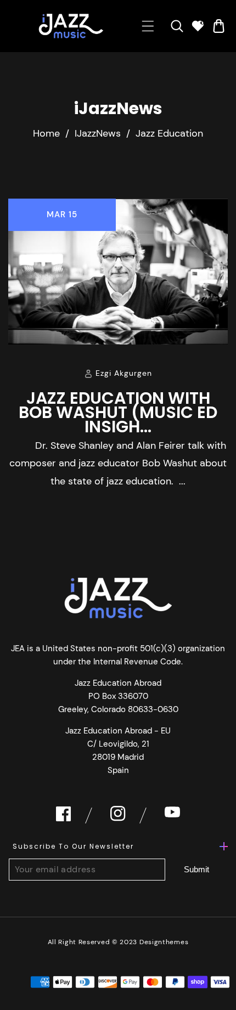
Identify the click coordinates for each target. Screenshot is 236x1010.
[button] (148, 26)
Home (46, 133)
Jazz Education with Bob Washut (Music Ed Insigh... (118, 412)
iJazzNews (98, 133)
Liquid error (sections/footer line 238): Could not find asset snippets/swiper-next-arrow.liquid (196, 870)
